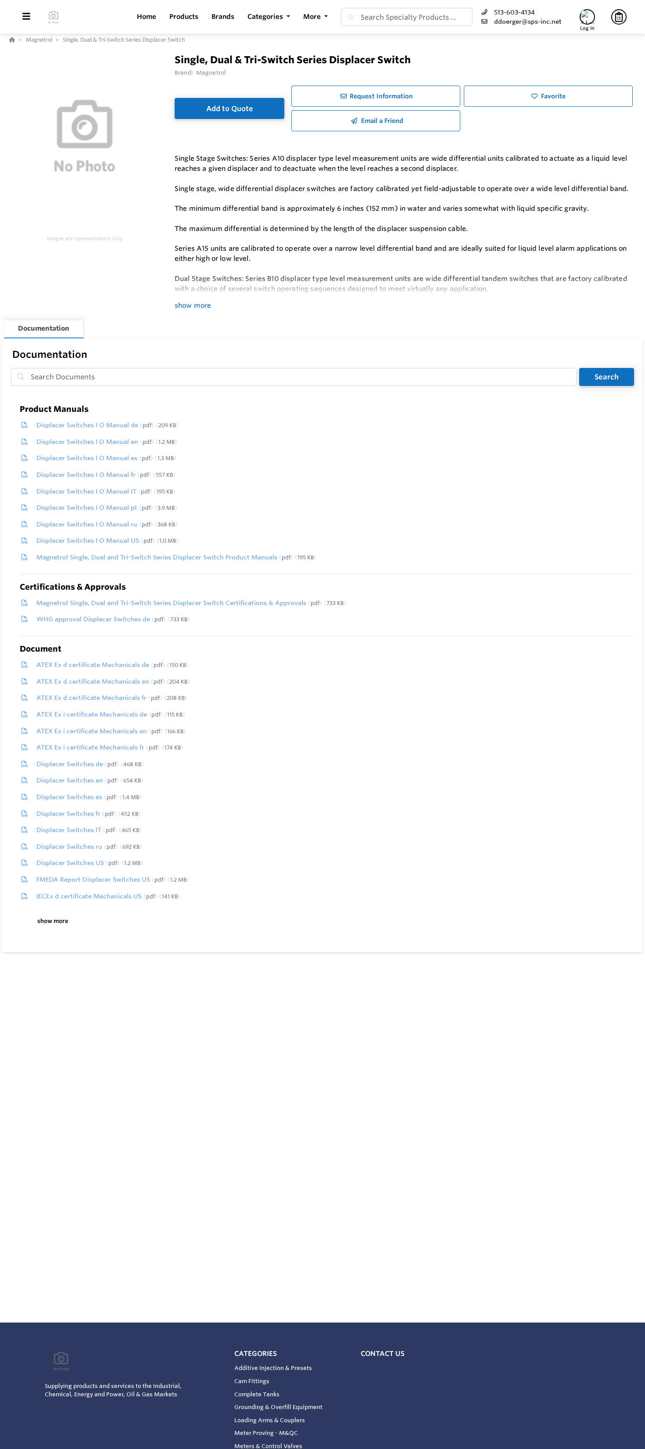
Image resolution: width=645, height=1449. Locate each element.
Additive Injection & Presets (273, 1367)
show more (193, 305)
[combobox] (406, 16)
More (312, 16)
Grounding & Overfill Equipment (278, 1406)
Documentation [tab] (43, 328)
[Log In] (587, 17)
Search (607, 376)
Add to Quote (229, 108)
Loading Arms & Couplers (269, 1420)
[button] (269, 17)
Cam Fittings (251, 1380)
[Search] (349, 17)
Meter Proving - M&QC (266, 1432)
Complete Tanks (257, 1394)
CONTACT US (383, 1353)
